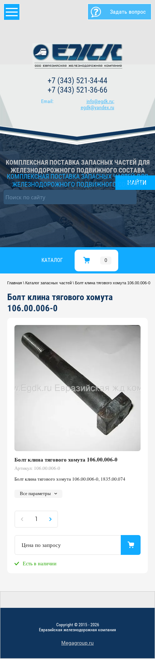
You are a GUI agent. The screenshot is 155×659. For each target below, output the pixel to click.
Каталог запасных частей (48, 283)
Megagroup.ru (77, 643)
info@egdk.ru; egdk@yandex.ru (97, 104)
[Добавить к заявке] (131, 545)
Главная (14, 283)
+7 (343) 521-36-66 (77, 89)
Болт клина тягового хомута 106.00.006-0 (66, 459)
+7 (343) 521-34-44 (77, 80)
